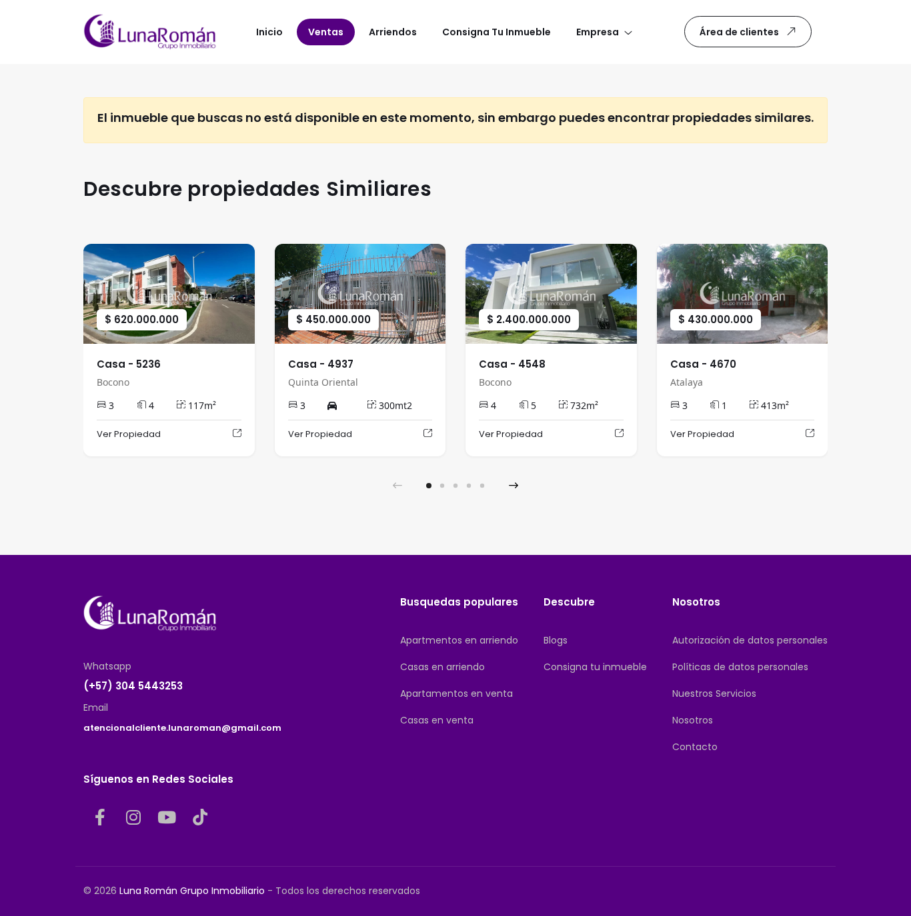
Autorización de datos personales (750, 640)
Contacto (695, 746)
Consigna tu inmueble (595, 667)
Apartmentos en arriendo (459, 640)
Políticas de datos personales (740, 667)
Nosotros (692, 720)
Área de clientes (739, 32)
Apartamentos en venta (456, 693)
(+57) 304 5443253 (133, 686)
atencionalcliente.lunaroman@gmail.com (182, 727)
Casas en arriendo (442, 667)
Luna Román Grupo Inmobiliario (192, 890)
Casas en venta (437, 720)
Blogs (556, 640)
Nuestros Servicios (714, 693)
